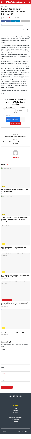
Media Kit (15, 413)
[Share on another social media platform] (25, 21)
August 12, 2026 (5, 334)
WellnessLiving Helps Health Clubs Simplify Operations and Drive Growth (14, 304)
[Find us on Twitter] (14, 396)
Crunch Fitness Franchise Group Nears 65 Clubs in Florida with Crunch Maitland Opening (14, 219)
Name (3, 367)
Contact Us (15, 421)
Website (3, 380)
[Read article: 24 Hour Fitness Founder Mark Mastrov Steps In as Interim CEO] (15, 177)
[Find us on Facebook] (10, 396)
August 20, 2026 (5, 193)
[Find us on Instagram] (17, 396)
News (6, 6)
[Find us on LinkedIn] (20, 396)
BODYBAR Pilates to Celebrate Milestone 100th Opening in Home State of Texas (13, 248)
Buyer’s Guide (15, 419)
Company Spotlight (7, 300)
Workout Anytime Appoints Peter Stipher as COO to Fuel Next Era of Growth (15, 276)
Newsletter (15, 410)
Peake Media (24, 431)
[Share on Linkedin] (15, 21)
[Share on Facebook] (6, 21)
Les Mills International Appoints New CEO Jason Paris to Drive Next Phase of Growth (14, 332)
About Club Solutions (15, 415)
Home (2, 6)
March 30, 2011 (16, 17)
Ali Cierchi (7, 17)
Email (3, 374)
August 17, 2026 (5, 222)
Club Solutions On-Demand (15, 417)
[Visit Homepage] (15, 2)
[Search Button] (29, 2)
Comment (4, 349)
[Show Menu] (1, 2)
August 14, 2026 (5, 250)
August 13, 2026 (5, 306)
